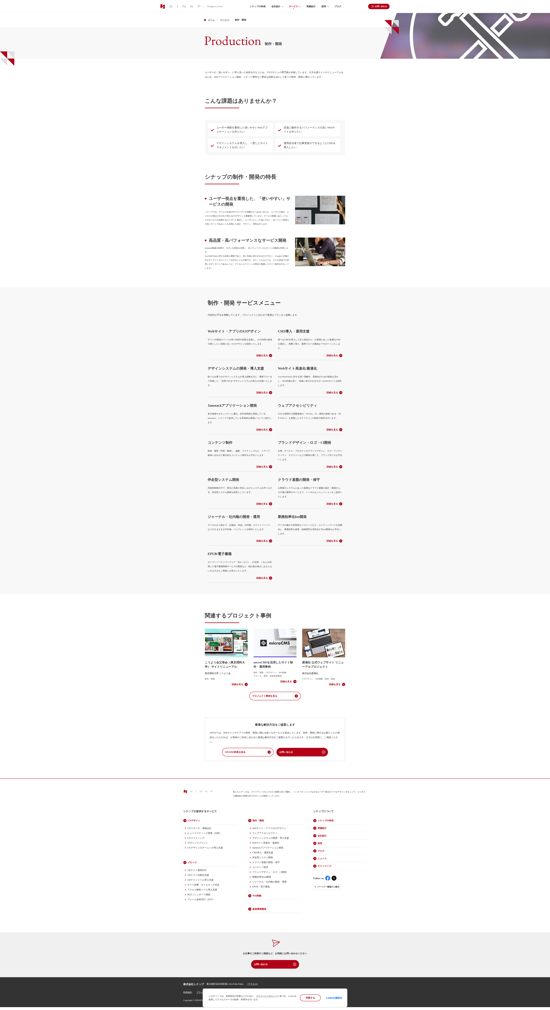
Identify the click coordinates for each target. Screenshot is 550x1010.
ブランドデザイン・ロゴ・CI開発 (269, 872)
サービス (293, 6)
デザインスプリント (197, 843)
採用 (323, 6)
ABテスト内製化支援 (198, 875)
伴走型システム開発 (262, 857)
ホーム (211, 20)
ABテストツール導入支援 (200, 880)
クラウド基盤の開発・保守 (266, 862)
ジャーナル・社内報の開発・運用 (269, 882)
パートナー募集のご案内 (328, 887)
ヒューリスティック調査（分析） (204, 833)
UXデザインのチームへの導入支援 (205, 847)
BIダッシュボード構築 (198, 894)
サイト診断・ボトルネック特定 (203, 885)
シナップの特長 (258, 6)
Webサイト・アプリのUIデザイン (269, 828)
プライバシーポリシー (266, 996)
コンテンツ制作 (260, 867)
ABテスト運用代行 (197, 870)
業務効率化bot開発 (261, 877)
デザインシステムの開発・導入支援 (270, 838)
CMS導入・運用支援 (262, 852)
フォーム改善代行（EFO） (201, 899)
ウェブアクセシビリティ (264, 833)
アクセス (252, 984)
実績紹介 (311, 6)
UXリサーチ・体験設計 (199, 828)
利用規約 (187, 992)
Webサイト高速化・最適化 (265, 843)
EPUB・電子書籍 (261, 886)
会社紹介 (276, 6)
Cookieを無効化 (334, 998)
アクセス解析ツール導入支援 (202, 889)
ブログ (337, 6)
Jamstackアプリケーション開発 (267, 847)
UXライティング (196, 838)
